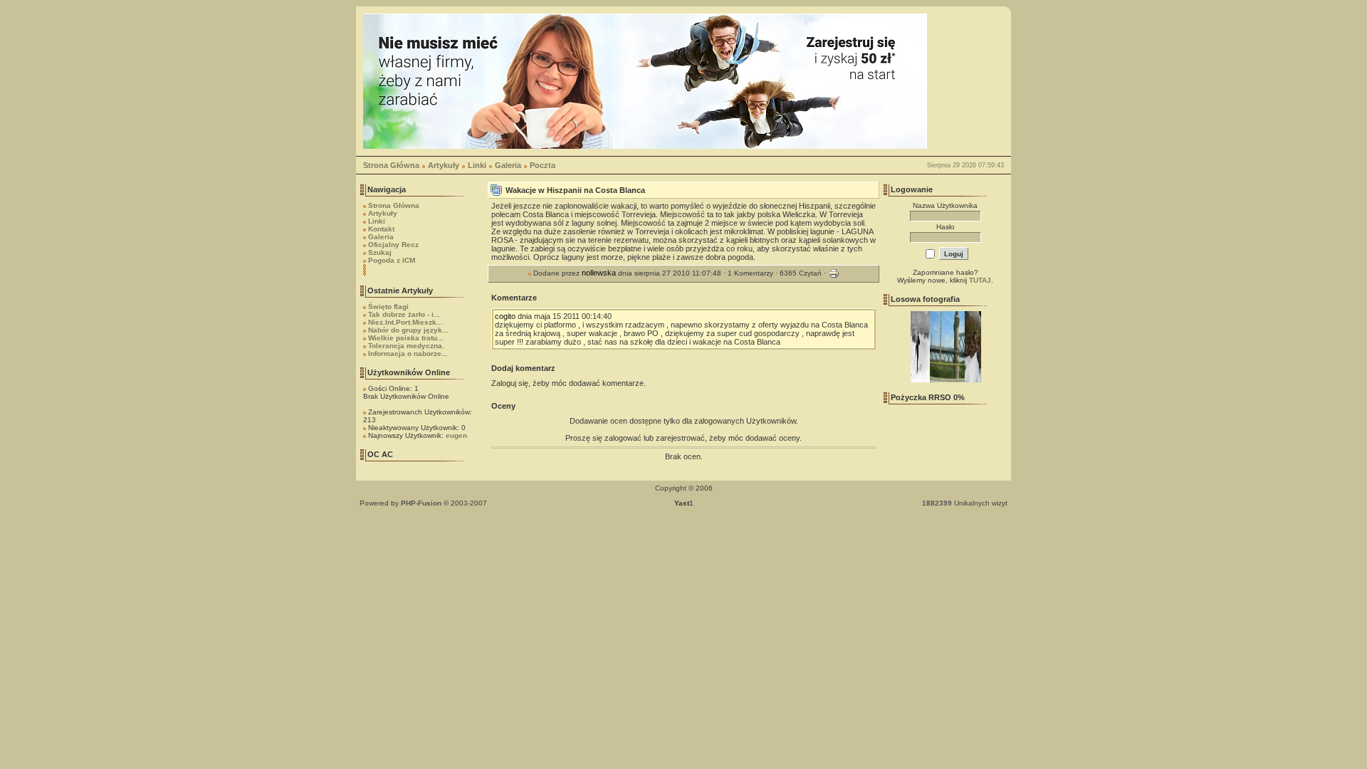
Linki (477, 165)
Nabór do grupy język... (408, 330)
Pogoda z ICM (391, 260)
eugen (456, 435)
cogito (505, 316)
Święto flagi (388, 306)
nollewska (599, 272)
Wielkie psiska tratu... (406, 338)
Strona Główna (391, 165)
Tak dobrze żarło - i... (404, 314)
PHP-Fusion (421, 503)
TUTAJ (980, 280)
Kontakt (381, 229)
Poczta (542, 165)
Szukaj (380, 252)
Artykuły (443, 165)
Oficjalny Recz (393, 245)
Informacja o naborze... (408, 353)
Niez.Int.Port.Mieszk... (405, 322)
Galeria (508, 165)
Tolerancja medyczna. (406, 346)
